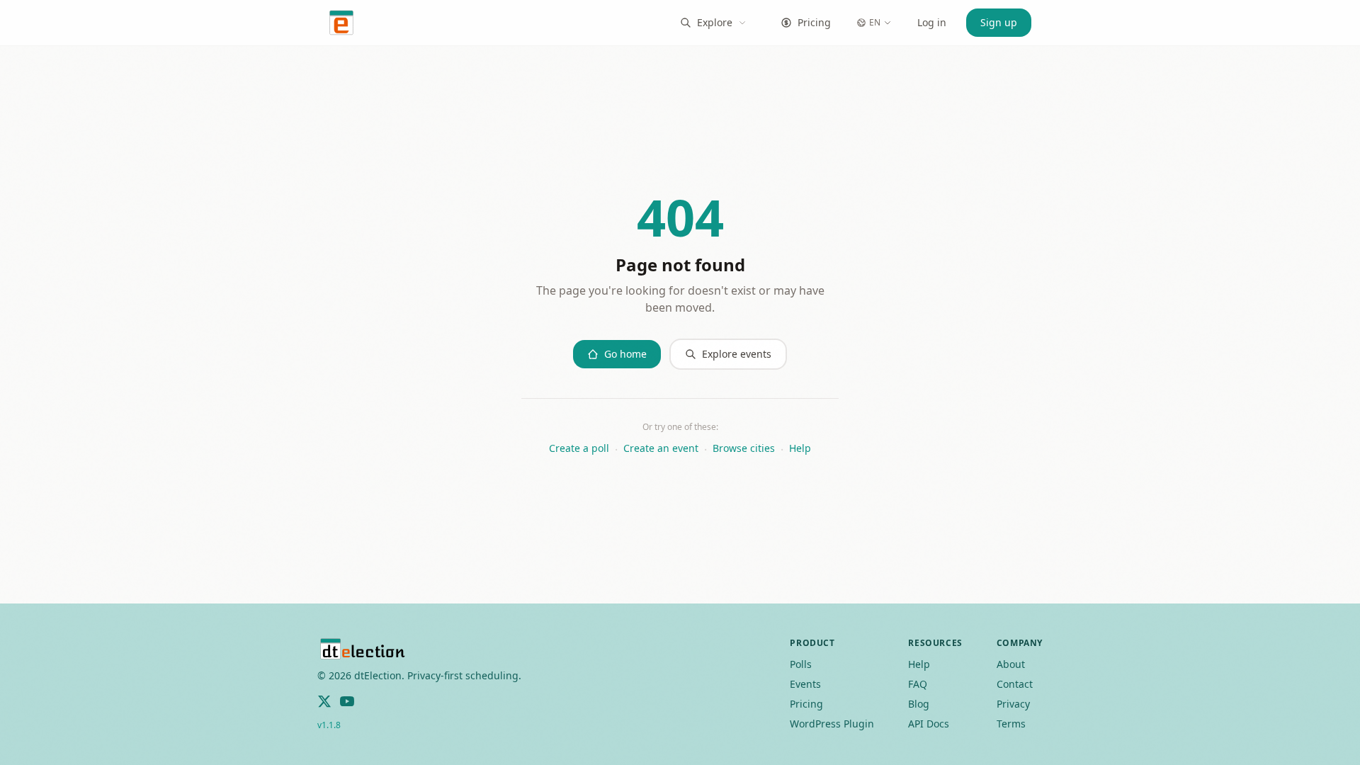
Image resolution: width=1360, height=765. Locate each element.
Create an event (660, 448)
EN (874, 22)
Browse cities (744, 448)
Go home (625, 354)
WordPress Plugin (832, 723)
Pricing (814, 22)
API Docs (928, 723)
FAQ (917, 684)
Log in (931, 22)
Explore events (736, 354)
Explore (714, 22)
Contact (1015, 684)
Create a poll (579, 448)
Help (800, 448)
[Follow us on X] (324, 701)
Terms (1011, 723)
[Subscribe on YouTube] (347, 701)
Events (805, 684)
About (1011, 664)
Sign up (998, 22)
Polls (801, 664)
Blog (918, 703)
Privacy (1013, 703)
